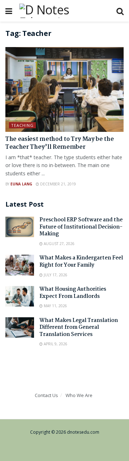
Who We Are (79, 395)
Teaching (22, 125)
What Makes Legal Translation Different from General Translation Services (78, 327)
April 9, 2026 (55, 343)
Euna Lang (21, 183)
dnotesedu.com (83, 432)
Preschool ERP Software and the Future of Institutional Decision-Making (81, 227)
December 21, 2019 (57, 183)
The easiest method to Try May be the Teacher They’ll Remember (59, 143)
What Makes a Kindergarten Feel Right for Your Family (81, 261)
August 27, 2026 (59, 243)
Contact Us (46, 395)
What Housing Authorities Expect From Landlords (72, 293)
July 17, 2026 (55, 274)
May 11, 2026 (55, 305)
